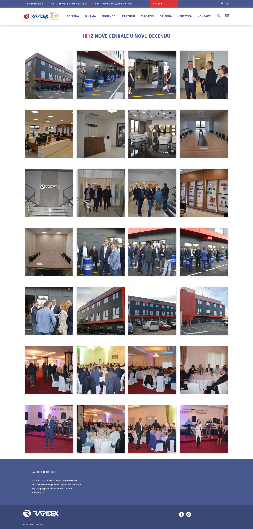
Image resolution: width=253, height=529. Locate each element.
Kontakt (204, 16)
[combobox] (164, 4)
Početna (73, 16)
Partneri (128, 16)
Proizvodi (109, 16)
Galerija (166, 16)
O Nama (90, 16)
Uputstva (185, 16)
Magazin (147, 16)
